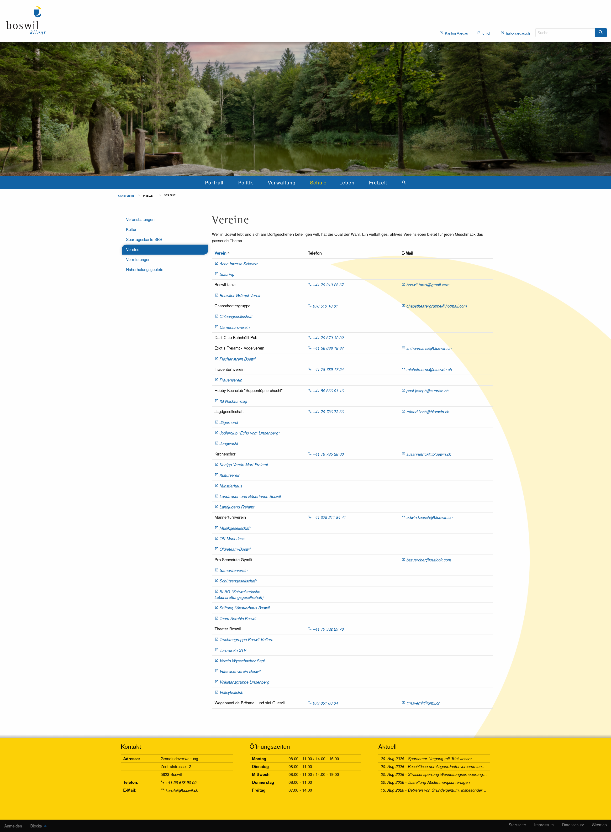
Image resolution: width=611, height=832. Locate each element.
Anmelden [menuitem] (13, 826)
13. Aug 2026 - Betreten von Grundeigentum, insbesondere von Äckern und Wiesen (454, 790)
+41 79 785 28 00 (328, 454)
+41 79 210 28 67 (328, 285)
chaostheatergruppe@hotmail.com (436, 306)
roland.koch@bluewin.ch (427, 411)
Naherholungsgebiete (144, 269)
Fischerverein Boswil (238, 359)
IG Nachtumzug (233, 401)
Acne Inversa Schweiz (239, 264)
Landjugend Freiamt (237, 507)
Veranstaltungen (140, 219)
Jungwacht (229, 443)
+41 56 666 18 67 (328, 348)
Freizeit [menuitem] (378, 182)
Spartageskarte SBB (144, 239)
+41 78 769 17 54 (328, 369)
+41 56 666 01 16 (328, 390)
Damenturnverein (235, 327)
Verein (222, 253)
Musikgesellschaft (235, 528)
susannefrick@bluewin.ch (428, 454)
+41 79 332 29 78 (328, 629)
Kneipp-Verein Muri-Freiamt (244, 464)
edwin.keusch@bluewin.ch (429, 517)
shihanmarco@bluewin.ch (429, 348)
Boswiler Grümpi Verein (240, 295)
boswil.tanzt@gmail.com (427, 285)
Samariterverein (234, 570)
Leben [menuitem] (346, 182)
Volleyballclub (231, 692)
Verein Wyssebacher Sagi (242, 661)
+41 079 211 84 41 (329, 517)
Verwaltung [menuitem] (282, 182)
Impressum (544, 824)
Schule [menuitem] (318, 182)
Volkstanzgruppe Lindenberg (244, 682)
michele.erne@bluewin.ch (429, 369)
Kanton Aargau (456, 33)
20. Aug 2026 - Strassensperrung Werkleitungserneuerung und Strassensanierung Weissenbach (465, 774)
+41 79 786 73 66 (328, 411)
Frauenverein (231, 380)
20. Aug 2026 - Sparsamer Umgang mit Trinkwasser (426, 758)
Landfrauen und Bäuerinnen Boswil (250, 496)
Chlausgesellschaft (236, 316)
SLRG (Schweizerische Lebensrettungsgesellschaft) (239, 594)
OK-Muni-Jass (232, 538)
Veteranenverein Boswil (240, 671)
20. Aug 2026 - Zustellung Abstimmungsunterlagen (425, 782)
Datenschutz (573, 824)
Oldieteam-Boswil (235, 549)
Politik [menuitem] (245, 182)
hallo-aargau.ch (517, 33)
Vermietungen (138, 259)
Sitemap (599, 824)
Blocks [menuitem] (36, 826)
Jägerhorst (229, 422)
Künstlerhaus (231, 486)
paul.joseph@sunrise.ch (427, 390)
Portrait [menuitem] (214, 182)
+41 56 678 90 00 (181, 782)
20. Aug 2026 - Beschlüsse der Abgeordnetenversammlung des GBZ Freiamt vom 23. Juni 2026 (464, 766)
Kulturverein (230, 475)
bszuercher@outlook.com (428, 560)
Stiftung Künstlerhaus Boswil (245, 608)
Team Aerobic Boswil (238, 618)
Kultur (131, 229)
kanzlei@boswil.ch (182, 790)
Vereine (132, 249)
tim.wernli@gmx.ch (423, 703)
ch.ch (486, 33)
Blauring (227, 274)
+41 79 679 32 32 (328, 337)
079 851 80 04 (325, 703)
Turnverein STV (233, 650)
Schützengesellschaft (238, 581)
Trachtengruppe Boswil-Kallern (246, 639)
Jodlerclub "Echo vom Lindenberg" (250, 433)
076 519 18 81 (325, 306)
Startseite (126, 195)
